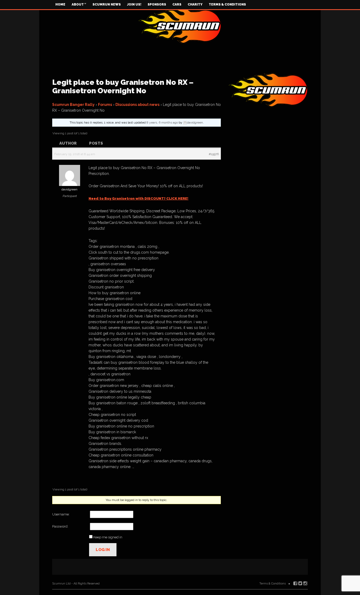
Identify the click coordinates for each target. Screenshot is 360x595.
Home (60, 4)
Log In (103, 549)
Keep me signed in (107, 537)
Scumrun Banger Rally (73, 104)
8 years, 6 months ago (162, 122)
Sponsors (157, 4)
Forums (105, 104)
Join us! (134, 4)
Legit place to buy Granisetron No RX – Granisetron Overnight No (122, 86)
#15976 (214, 154)
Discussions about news (137, 104)
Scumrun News (107, 4)
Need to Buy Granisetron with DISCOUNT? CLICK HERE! (138, 198)
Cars (176, 4)
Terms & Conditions (227, 4)
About (78, 4)
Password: (60, 526)
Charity (195, 4)
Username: (61, 514)
